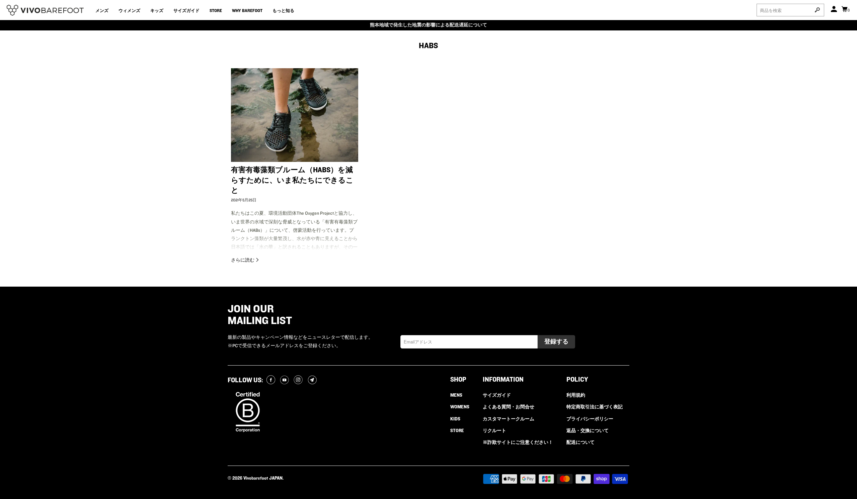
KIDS (455, 419)
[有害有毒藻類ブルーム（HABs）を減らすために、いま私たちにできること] (294, 115)
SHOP (458, 379)
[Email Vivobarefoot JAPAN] (313, 380)
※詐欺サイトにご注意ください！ (518, 442)
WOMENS (459, 407)
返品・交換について (587, 430)
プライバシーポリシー (589, 419)
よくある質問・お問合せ (508, 407)
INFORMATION (503, 379)
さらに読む (243, 260)
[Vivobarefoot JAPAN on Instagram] (299, 380)
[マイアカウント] (834, 9)
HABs (428, 45)
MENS (456, 395)
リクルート (494, 430)
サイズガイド (186, 10)
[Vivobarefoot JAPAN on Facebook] (271, 380)
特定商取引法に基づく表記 (594, 407)
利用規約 (575, 395)
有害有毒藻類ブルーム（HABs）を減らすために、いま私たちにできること (292, 180)
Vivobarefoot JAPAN (263, 478)
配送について (580, 442)
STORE (216, 10)
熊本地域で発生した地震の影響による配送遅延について (428, 25)
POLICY (577, 379)
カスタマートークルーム (508, 419)
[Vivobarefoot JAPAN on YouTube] (285, 380)
